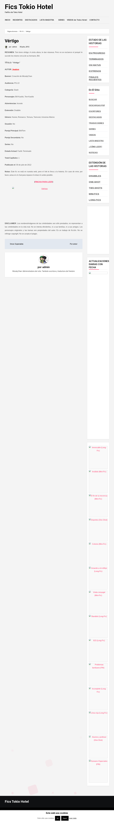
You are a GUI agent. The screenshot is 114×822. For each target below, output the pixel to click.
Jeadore (15, 69)
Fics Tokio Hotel (29, 7)
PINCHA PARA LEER (44, 182)
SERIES (61, 20)
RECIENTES (18, 20)
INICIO (7, 20)
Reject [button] (65, 818)
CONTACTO (94, 20)
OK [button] (58, 818)
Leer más (72, 818)
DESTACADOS (31, 20)
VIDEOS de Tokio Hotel (77, 20)
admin (14, 47)
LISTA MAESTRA (47, 20)
